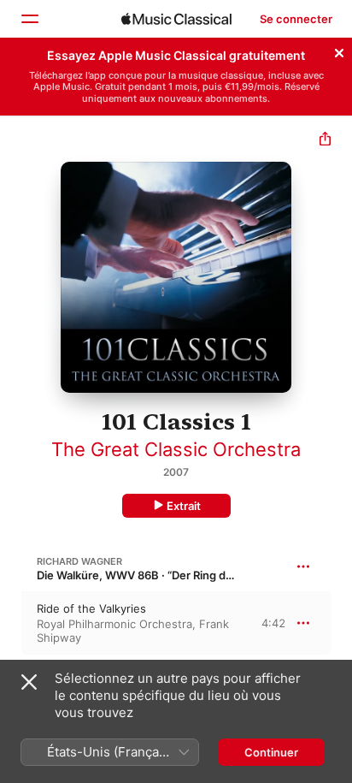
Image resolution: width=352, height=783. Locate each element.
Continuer (271, 752)
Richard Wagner (79, 561)
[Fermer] (339, 50)
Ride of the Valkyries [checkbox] (91, 608)
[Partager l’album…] (325, 141)
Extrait (184, 506)
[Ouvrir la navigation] (29, 19)
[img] (176, 19)
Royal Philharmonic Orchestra (114, 624)
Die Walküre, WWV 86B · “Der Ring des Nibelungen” (172, 575)
